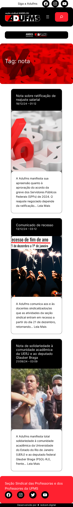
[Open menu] (47, 16)
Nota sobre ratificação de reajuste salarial (36, 98)
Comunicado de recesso (34, 225)
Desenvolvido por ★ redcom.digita (36, 505)
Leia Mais (44, 205)
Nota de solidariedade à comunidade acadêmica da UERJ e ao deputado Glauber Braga (34, 352)
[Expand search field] (61, 17)
